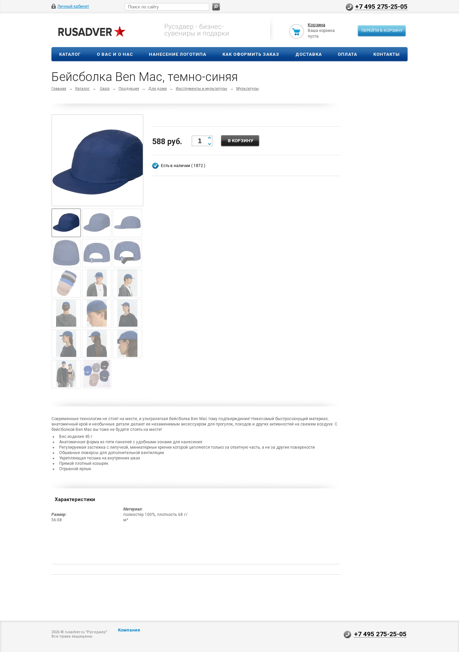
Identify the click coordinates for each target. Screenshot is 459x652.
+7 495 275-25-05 (381, 6)
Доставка (308, 54)
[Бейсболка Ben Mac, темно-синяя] (99, 161)
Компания (129, 630)
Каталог (70, 54)
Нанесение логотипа (177, 54)
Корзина (316, 24)
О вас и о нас (115, 54)
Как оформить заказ (250, 54)
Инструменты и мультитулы (201, 88)
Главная (58, 88)
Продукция (129, 88)
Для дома (157, 88)
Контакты (386, 54)
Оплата (347, 54)
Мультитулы (247, 88)
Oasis (105, 88)
